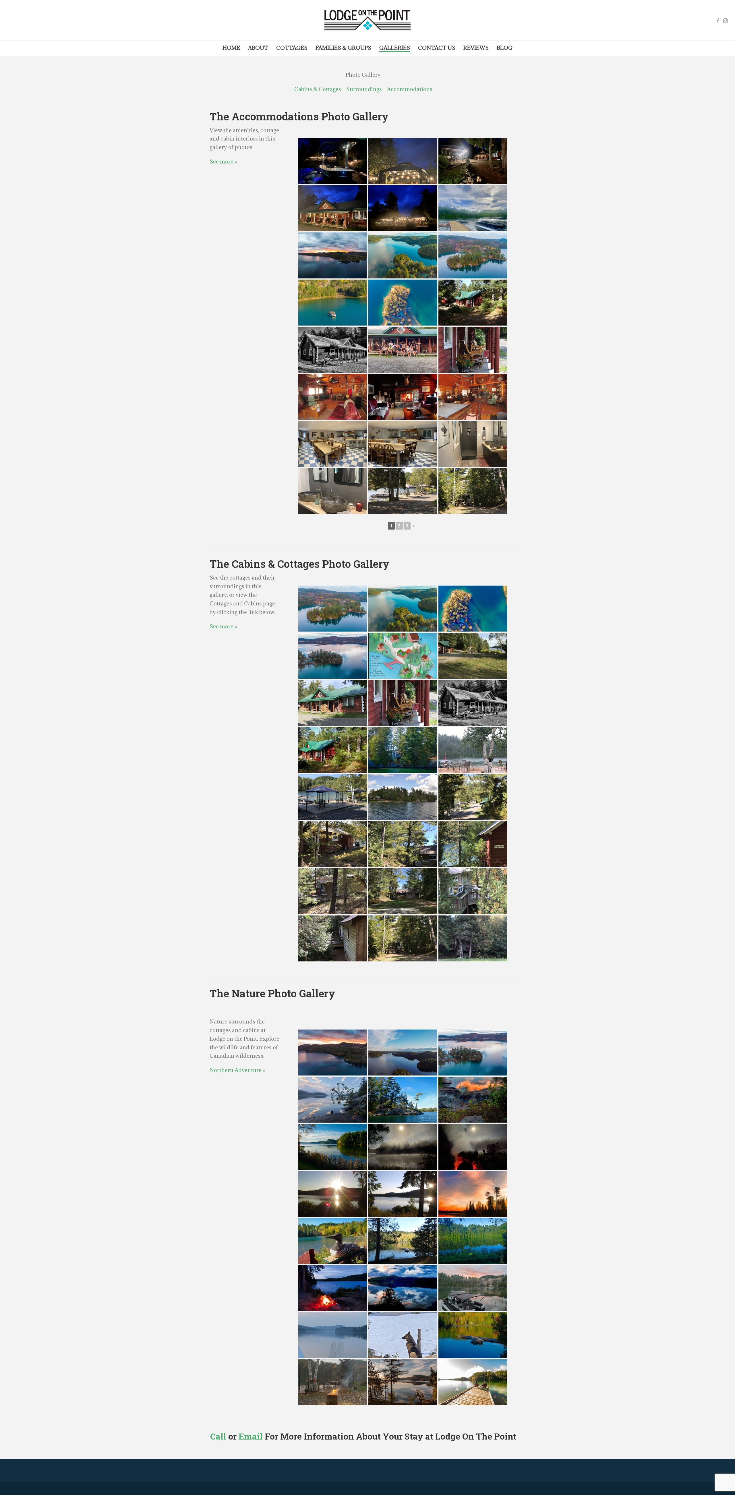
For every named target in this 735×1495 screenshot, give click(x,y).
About (258, 47)
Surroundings (364, 89)
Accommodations (409, 89)
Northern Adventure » (237, 1070)
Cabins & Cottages (317, 89)
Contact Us (436, 47)
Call (218, 1436)
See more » (223, 161)
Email (251, 1436)
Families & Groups (343, 47)
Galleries (394, 47)
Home (231, 47)
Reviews (476, 47)
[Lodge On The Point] (367, 20)
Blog (504, 47)
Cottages (291, 47)
